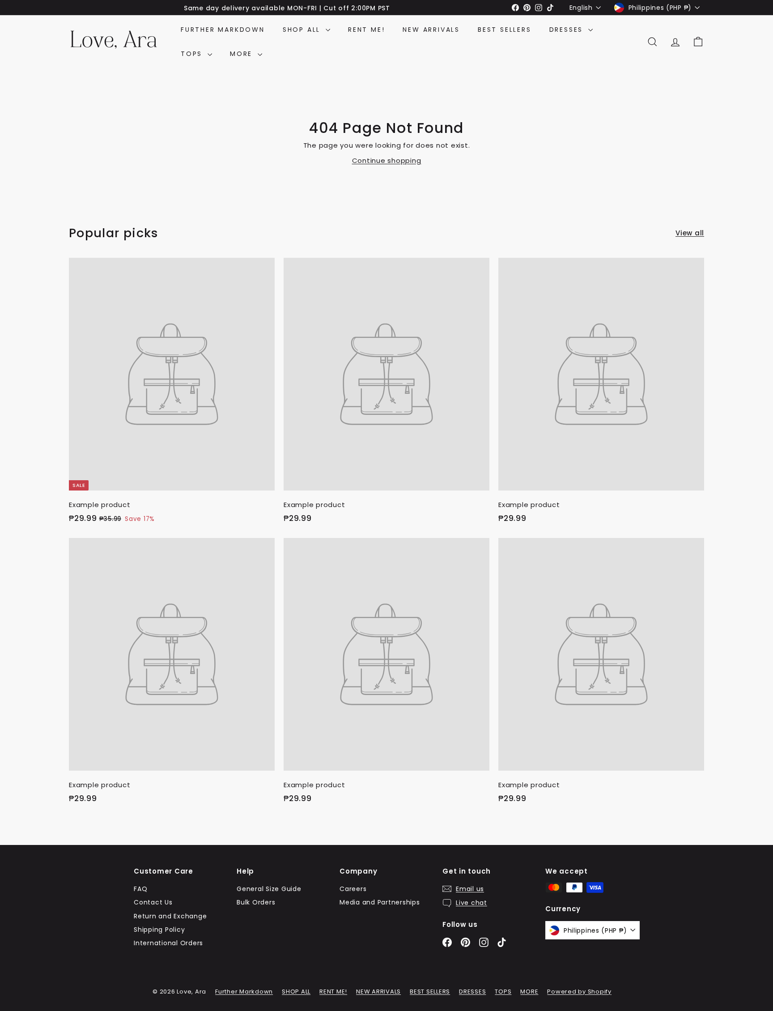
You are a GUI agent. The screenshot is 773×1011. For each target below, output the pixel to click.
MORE (242, 53)
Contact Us (153, 902)
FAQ (140, 888)
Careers (353, 888)
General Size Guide (269, 888)
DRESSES (567, 29)
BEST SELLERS (504, 29)
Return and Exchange (170, 916)
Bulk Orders (256, 902)
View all (689, 233)
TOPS (193, 53)
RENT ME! (366, 29)
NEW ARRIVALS (431, 29)
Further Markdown (223, 29)
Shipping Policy (159, 929)
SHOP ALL (303, 29)
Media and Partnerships (380, 902)
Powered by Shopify (579, 991)
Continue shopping (386, 160)
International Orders (168, 942)
